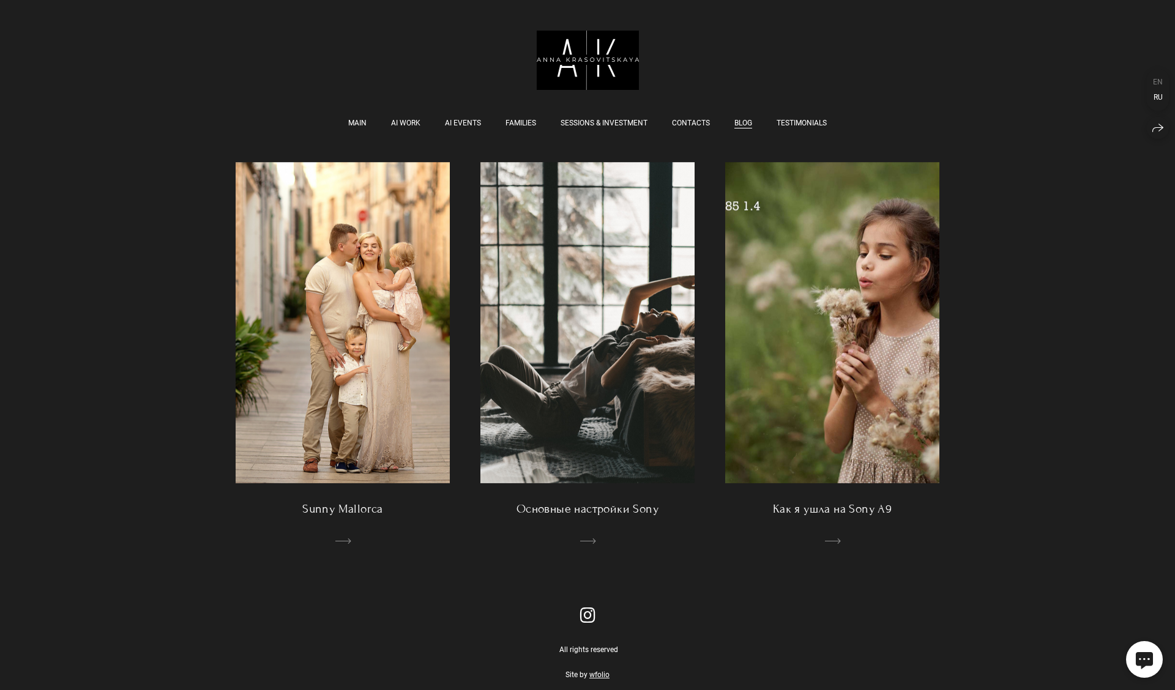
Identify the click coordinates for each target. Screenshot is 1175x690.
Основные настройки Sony (587, 509)
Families (520, 123)
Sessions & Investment (604, 123)
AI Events (463, 123)
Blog (743, 123)
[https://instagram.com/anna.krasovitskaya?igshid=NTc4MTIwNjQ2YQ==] (587, 616)
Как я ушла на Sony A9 (832, 509)
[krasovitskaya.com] (588, 60)
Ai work (405, 123)
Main (357, 123)
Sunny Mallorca (342, 509)
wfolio (599, 674)
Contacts (691, 123)
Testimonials (802, 123)
